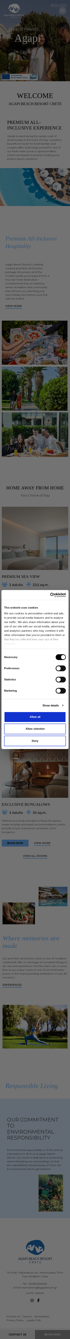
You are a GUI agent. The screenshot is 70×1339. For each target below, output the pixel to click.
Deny (35, 740)
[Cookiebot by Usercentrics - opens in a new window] (50, 595)
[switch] (61, 668)
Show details (51, 705)
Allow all (35, 716)
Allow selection (35, 728)
